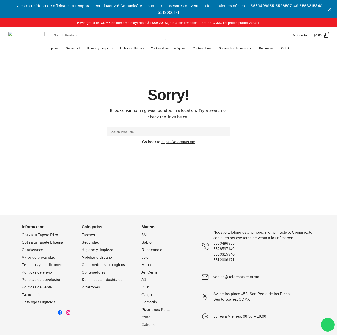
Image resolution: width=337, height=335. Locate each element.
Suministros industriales (102, 280)
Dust (145, 287)
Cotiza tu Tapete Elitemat (43, 242)
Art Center (150, 272)
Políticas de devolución (41, 280)
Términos (30, 265)
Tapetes (88, 235)
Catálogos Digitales (38, 302)
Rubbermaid (151, 250)
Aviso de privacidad (38, 257)
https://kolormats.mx (178, 142)
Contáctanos (32, 250)
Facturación (32, 295)
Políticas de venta (37, 287)
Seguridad (90, 242)
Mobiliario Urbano (97, 257)
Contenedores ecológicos (103, 265)
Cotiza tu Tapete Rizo (40, 235)
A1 (143, 280)
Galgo (146, 295)
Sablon (147, 242)
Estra (145, 317)
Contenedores (94, 272)
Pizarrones (91, 287)
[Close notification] (329, 9)
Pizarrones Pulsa (156, 310)
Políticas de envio (37, 272)
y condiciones (50, 265)
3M (144, 235)
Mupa (146, 265)
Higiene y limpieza (97, 250)
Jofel (145, 257)
